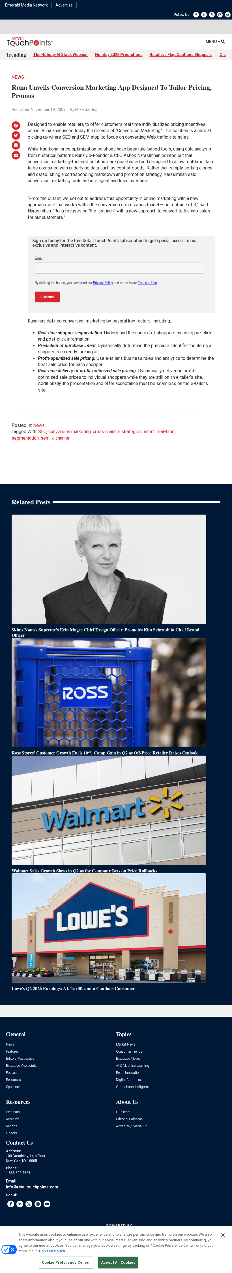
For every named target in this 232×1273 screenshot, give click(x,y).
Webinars (13, 1112)
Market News (125, 1044)
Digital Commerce (129, 1080)
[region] (116, 1249)
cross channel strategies (117, 431)
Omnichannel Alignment (134, 1087)
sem (45, 438)
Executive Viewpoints (21, 1066)
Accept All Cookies (118, 1262)
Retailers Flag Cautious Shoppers (181, 54)
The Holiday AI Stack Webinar (60, 54)
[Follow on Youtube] (228, 15)
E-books (12, 1133)
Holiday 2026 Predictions (119, 54)
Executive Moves (128, 1059)
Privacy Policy (52, 1251)
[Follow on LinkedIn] (204, 15)
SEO (42, 431)
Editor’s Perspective (20, 1059)
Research (12, 1119)
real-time (166, 431)
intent (149, 431)
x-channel (60, 438)
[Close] (223, 1235)
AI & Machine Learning (132, 1066)
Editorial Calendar (129, 1119)
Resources (13, 1080)
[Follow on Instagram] (220, 15)
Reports (11, 1126)
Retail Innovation (128, 1073)
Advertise (64, 5)
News (18, 77)
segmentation (25, 438)
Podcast (12, 1073)
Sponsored (14, 1087)
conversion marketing (69, 431)
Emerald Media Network (26, 5)
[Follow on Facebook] (196, 15)
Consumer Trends (129, 1051)
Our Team (123, 1112)
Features (12, 1051)
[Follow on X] (212, 15)
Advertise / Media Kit (131, 1126)
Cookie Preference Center (66, 1262)
